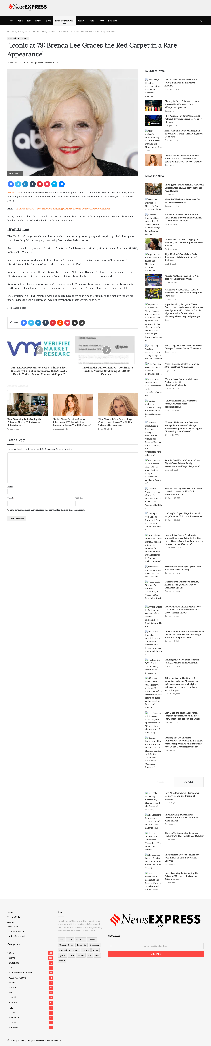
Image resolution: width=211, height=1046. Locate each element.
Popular (188, 781)
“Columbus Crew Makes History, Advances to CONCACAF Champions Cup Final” (183, 292)
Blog (11, 953)
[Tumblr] (33, 184)
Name (10, 486)
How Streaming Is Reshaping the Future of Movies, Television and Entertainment (24, 422)
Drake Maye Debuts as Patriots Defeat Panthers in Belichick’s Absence (181, 82)
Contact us (12, 926)
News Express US (53, 1040)
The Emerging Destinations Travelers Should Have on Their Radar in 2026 (181, 817)
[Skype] (54, 184)
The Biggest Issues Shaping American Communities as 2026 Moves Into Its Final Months (184, 187)
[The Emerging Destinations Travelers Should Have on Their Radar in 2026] (153, 821)
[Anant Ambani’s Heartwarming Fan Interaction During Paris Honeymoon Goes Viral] (153, 140)
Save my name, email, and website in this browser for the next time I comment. (47, 510)
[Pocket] (47, 184)
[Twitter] (18, 184)
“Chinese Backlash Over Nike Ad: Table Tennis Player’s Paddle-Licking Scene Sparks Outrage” (183, 217)
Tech (29, 20)
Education (112, 20)
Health (38, 20)
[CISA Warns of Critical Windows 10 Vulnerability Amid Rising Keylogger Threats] (153, 120)
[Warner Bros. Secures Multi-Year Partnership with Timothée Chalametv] (153, 387)
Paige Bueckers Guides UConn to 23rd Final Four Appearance (182, 365)
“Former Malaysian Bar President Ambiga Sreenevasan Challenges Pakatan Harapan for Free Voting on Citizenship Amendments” (183, 427)
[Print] (82, 323)
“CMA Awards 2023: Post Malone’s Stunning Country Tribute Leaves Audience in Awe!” (63, 208)
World (20, 20)
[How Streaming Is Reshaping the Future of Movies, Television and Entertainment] (27, 404)
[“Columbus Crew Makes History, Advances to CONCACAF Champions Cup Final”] (153, 293)
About (10, 922)
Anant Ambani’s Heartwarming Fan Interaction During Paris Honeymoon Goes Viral (184, 133)
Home (12, 31)
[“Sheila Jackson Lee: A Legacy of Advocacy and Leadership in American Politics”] (153, 244)
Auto (92, 20)
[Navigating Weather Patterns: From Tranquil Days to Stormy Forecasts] (153, 352)
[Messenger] (62, 184)
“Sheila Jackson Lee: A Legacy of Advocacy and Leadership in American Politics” (184, 242)
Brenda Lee (13, 192)
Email (10, 498)
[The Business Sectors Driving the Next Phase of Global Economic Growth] (153, 861)
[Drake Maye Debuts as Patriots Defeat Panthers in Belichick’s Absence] (153, 88)
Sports (48, 20)
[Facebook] (11, 184)
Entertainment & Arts (64, 20)
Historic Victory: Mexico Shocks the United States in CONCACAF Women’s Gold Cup (183, 491)
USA (11, 20)
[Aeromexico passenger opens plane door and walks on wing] (153, 571)
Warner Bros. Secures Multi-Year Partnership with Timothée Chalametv (182, 382)
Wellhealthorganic (16, 936)
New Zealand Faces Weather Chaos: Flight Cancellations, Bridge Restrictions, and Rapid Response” (183, 463)
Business (82, 20)
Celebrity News (17, 977)
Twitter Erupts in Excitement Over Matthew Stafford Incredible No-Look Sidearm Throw (183, 609)
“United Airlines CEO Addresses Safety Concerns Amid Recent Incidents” (181, 403)
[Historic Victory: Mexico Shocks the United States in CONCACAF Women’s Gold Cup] (153, 498)
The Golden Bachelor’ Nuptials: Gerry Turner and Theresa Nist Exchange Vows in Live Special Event (184, 634)
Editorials (14, 1027)
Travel (101, 20)
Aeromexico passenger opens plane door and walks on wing (183, 568)
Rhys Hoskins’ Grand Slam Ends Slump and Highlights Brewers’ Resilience (181, 257)
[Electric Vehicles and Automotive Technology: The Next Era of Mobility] (153, 841)
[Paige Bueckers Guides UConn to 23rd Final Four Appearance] (153, 368)
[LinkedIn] (25, 184)
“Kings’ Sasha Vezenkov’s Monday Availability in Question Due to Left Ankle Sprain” (182, 584)
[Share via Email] (75, 323)
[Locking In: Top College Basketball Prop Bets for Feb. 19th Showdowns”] (153, 522)
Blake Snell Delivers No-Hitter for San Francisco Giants (182, 201)
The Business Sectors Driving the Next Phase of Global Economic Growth (182, 857)
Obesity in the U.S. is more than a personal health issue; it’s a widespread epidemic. (182, 104)
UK (11, 1007)
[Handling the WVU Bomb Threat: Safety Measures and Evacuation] (153, 666)
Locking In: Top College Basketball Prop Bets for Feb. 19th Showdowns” (184, 515)
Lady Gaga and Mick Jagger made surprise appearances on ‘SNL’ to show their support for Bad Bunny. (182, 715)
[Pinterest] (40, 184)
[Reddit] (60, 323)
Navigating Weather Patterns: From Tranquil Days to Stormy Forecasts (183, 347)
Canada (13, 1002)
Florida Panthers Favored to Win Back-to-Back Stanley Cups (181, 277)
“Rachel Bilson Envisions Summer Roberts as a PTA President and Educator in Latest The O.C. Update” (72, 422)
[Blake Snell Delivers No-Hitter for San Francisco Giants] (153, 204)
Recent (160, 781)
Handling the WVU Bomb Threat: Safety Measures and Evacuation (182, 661)
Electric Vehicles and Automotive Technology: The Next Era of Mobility (184, 835)
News (20, 31)
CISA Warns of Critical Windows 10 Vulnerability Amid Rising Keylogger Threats (183, 119)
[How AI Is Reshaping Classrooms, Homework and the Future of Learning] (153, 801)
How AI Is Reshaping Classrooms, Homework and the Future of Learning (182, 796)
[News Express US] (27, 7)
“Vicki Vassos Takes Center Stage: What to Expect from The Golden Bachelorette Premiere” (115, 422)
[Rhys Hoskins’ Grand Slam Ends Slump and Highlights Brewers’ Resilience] (153, 262)
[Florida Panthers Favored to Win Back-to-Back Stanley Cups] (153, 280)
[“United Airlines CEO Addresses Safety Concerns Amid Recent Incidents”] (153, 409)
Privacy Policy (14, 917)
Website (79, 498)
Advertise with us (16, 931)
